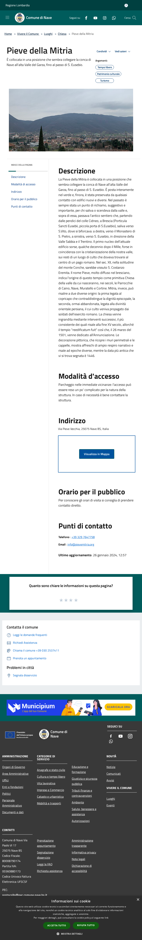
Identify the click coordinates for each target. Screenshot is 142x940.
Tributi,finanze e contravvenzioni (82, 793)
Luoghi (48, 34)
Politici (6, 793)
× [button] (137, 899)
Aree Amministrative (15, 773)
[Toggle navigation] (7, 17)
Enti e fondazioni (12, 787)
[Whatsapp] (112, 17)
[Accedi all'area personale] (126, 5)
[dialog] (71, 918)
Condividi (102, 51)
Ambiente (78, 802)
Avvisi (110, 780)
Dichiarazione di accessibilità (82, 868)
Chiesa (62, 34)
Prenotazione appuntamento (46, 843)
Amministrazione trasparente (82, 843)
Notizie (110, 767)
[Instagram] (103, 17)
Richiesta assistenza (49, 871)
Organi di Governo (13, 767)
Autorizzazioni (81, 821)
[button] (70, 934)
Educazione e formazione (80, 769)
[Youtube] (94, 17)
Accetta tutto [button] (56, 925)
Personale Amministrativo (12, 803)
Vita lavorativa (46, 783)
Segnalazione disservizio (45, 855)
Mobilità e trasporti (49, 803)
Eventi (110, 805)
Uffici (5, 780)
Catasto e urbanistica (50, 796)
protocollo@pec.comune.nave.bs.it (24, 895)
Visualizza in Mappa (96, 454)
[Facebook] (84, 17)
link (106, 917)
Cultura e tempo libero (51, 776)
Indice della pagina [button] (21, 165)
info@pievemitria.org (80, 544)
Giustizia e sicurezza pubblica (84, 781)
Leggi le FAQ (45, 864)
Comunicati (113, 773)
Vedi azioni (121, 51)
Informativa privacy (84, 852)
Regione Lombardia (18, 5)
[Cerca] (134, 18)
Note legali (78, 859)
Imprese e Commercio (50, 790)
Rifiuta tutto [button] (86, 925)
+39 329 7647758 (83, 537)
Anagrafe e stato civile (51, 770)
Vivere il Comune (28, 34)
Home (8, 34)
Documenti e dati (13, 812)
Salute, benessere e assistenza (84, 811)
